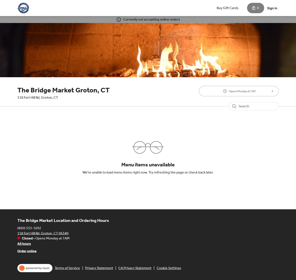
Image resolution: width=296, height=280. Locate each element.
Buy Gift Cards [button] (228, 8)
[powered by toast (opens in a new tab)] (34, 268)
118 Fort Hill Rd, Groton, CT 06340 (42, 233)
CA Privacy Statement (134, 268)
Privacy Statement (99, 268)
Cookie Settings (169, 268)
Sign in (272, 8)
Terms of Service (67, 268)
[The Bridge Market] (23, 8)
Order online (27, 251)
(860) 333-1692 (29, 228)
